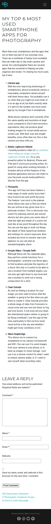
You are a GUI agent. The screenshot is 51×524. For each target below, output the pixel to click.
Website (6, 456)
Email (5, 447)
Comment (7, 395)
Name (5, 433)
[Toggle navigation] (45, 4)
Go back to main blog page (15, 500)
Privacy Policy (34, 514)
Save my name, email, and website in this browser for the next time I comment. (22, 474)
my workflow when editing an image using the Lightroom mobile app (28, 153)
